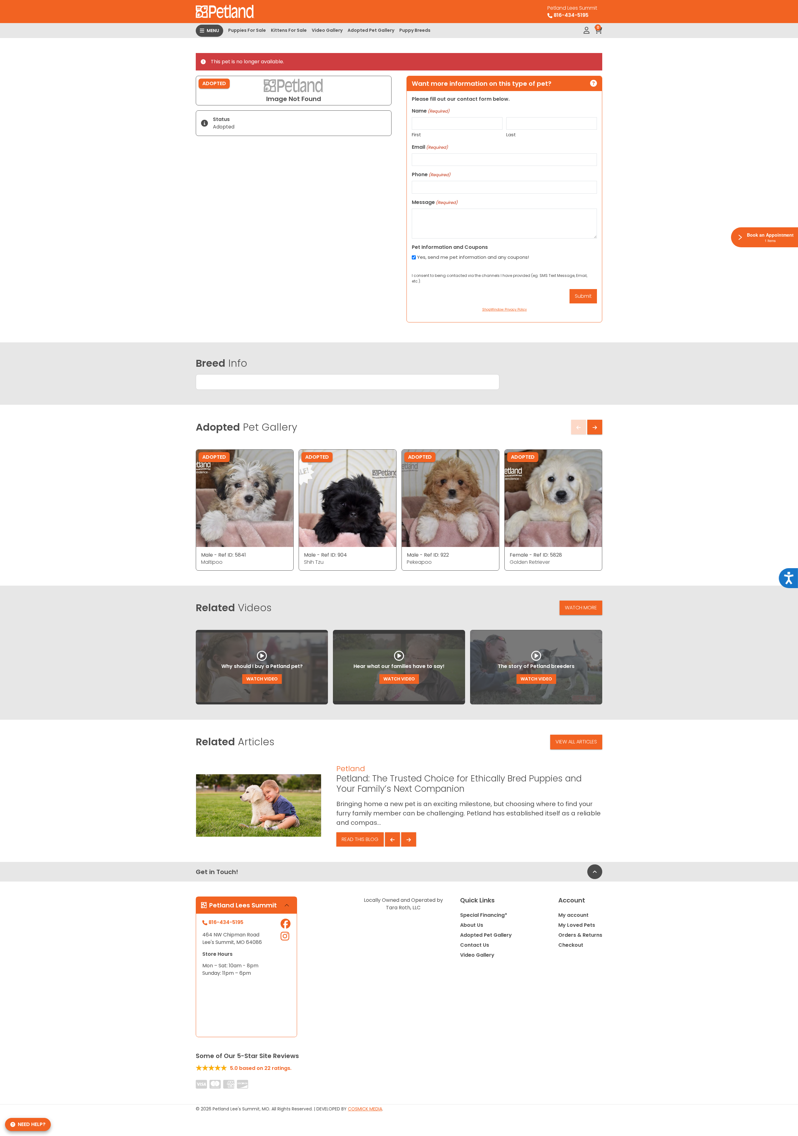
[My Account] (586, 30)
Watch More (581, 607)
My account (573, 915)
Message (435, 202)
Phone (431, 174)
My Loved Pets (576, 925)
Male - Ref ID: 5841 (223, 554)
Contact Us (474, 945)
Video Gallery (327, 30)
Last (511, 134)
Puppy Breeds (414, 30)
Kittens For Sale (289, 30)
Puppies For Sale (247, 30)
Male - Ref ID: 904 (325, 554)
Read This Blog (360, 839)
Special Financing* (483, 915)
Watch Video (262, 679)
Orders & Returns (580, 935)
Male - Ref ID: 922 (428, 554)
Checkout (570, 945)
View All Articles (576, 741)
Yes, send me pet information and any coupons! (473, 257)
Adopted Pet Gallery (371, 30)
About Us (471, 925)
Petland (350, 768)
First (416, 134)
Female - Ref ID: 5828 (536, 554)
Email (430, 147)
